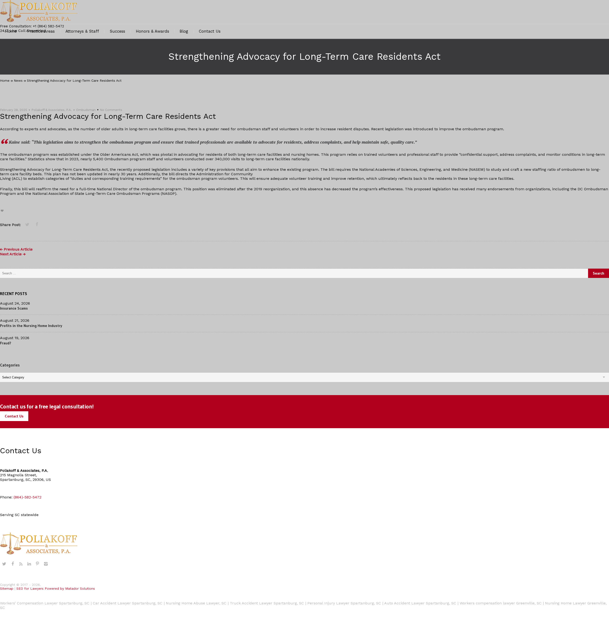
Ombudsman (86, 110)
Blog (184, 31)
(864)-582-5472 (27, 497)
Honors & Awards (152, 31)
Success (117, 31)
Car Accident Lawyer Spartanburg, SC (127, 603)
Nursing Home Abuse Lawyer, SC (196, 603)
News (18, 80)
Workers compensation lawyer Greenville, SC (501, 603)
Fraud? (5, 343)
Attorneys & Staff (82, 31)
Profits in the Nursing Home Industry (31, 325)
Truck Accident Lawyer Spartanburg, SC (267, 603)
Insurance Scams (14, 308)
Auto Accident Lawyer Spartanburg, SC (420, 603)
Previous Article (18, 249)
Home (11, 31)
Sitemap (6, 588)
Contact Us (210, 31)
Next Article (11, 254)
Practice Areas (41, 31)
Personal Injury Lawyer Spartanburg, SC (344, 603)
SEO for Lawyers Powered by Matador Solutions (55, 588)
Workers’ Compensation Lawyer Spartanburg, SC (44, 603)
